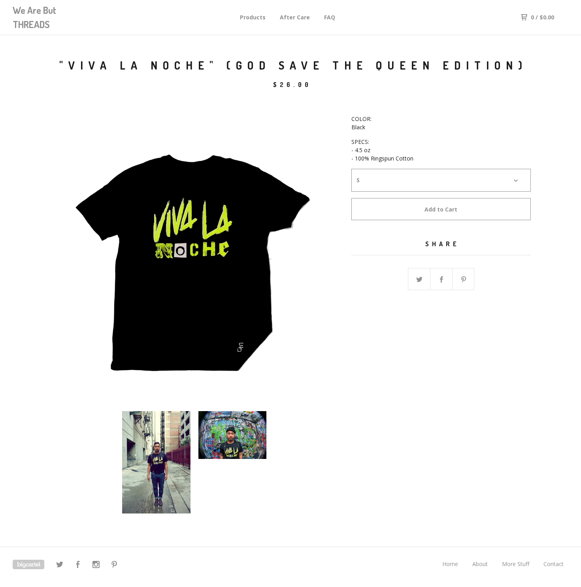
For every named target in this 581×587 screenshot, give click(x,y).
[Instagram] (96, 565)
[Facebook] (78, 565)
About (480, 564)
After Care (295, 17)
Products (253, 17)
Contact (553, 564)
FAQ (329, 17)
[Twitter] (59, 565)
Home (450, 564)
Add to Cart (440, 209)
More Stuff (515, 564)
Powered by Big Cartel (28, 564)
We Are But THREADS (34, 17)
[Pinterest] (114, 565)
